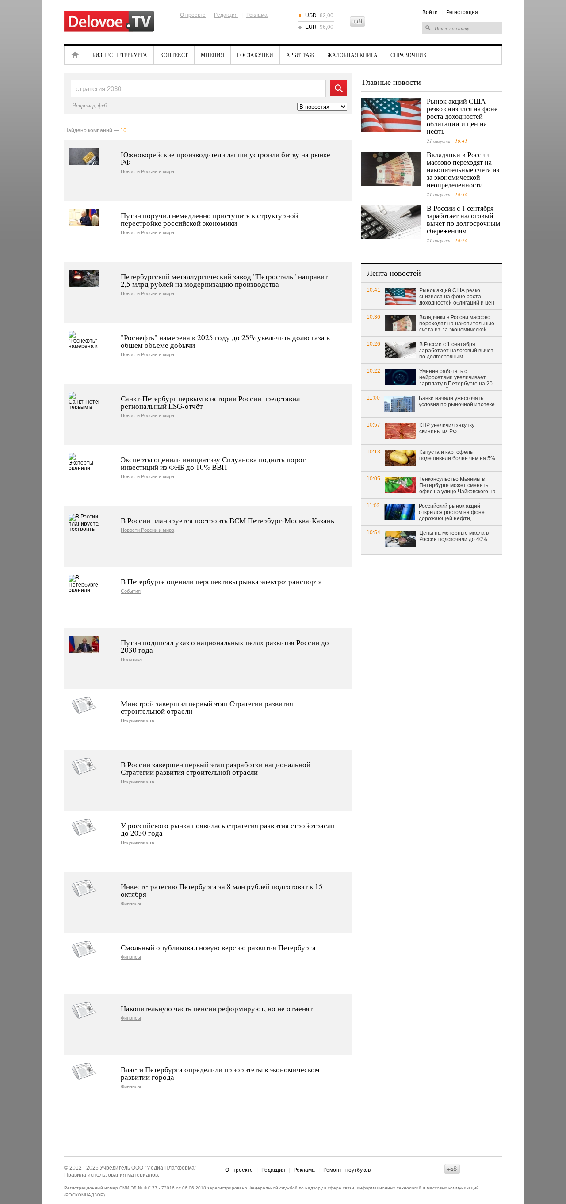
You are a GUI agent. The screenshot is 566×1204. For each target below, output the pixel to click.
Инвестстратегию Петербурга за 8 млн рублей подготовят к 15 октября (222, 890)
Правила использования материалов (111, 1175)
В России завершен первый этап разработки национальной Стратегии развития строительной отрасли (215, 768)
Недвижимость (137, 720)
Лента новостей (394, 272)
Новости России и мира (147, 171)
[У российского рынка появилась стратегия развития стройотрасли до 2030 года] (84, 827)
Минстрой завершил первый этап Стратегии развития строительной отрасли (207, 707)
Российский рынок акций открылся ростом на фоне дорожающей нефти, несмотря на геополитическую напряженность (457, 512)
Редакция (226, 15)
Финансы (131, 903)
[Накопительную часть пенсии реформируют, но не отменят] (84, 1010)
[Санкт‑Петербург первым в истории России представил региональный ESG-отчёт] (84, 400)
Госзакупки (255, 54)
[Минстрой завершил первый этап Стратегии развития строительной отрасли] (84, 705)
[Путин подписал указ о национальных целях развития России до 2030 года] (84, 644)
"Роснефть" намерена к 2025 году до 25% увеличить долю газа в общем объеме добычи (225, 341)
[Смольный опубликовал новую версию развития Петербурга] (84, 949)
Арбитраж (300, 54)
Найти (338, 88)
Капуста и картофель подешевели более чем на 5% (457, 455)
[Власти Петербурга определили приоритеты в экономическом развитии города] (84, 1071)
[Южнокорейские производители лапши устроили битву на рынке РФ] (84, 156)
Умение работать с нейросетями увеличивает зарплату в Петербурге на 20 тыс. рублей (456, 378)
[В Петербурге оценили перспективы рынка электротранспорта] (84, 583)
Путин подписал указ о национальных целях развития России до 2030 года (225, 646)
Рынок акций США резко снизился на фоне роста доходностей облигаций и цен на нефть (462, 116)
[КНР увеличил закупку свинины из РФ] (400, 430)
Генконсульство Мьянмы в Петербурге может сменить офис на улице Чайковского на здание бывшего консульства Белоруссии (457, 485)
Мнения (212, 54)
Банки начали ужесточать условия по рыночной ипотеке (457, 401)
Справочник (408, 54)
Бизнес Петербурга (119, 54)
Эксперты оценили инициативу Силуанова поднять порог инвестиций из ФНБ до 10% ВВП (213, 463)
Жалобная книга (352, 54)
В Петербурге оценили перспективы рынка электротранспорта (221, 581)
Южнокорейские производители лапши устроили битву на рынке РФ (225, 158)
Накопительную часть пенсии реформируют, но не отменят (217, 1008)
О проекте (193, 15)
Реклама (257, 15)
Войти (430, 12)
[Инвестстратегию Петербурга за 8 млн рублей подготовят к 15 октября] (84, 888)
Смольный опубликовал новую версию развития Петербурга (218, 947)
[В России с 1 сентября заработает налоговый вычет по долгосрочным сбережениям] (391, 222)
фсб (102, 105)
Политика (131, 659)
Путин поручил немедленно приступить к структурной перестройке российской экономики (209, 219)
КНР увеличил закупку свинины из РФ (446, 428)
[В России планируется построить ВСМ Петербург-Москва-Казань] (84, 522)
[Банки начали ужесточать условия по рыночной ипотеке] (399, 403)
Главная (75, 55)
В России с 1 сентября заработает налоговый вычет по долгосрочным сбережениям (463, 219)
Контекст (174, 54)
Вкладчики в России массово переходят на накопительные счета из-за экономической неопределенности (464, 169)
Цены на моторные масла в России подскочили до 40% (454, 536)
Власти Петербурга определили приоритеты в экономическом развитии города (220, 1073)
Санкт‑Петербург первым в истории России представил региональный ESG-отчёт (210, 402)
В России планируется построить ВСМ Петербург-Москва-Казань (227, 520)
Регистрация (462, 12)
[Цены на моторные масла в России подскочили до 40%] (400, 538)
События (131, 591)
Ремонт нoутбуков (347, 1170)
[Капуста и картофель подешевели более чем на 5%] (400, 457)
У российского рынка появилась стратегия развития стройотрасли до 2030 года (228, 829)
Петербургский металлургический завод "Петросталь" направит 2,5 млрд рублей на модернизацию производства (224, 280)
